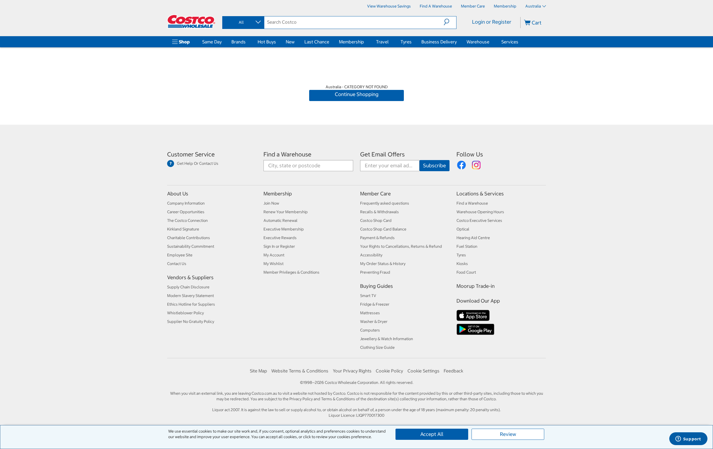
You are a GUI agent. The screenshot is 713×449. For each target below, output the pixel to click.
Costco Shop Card (376, 220)
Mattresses (370, 312)
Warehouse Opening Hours (480, 211)
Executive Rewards (280, 237)
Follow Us (469, 154)
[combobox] (243, 22)
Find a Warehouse (287, 154)
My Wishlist (273, 263)
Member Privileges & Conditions (291, 272)
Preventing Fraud (375, 272)
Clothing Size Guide (377, 347)
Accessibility (371, 254)
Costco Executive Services (479, 220)
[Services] (519, 42)
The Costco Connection (187, 220)
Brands (238, 42)
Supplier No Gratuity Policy (190, 321)
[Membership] (365, 42)
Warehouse (478, 42)
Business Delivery (439, 42)
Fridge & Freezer (374, 304)
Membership (351, 42)
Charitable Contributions (188, 237)
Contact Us (176, 263)
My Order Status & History (383, 263)
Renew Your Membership (285, 211)
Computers (370, 330)
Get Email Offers (382, 154)
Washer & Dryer (373, 321)
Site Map (258, 371)
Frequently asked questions (384, 203)
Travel (382, 42)
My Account (273, 254)
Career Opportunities (185, 211)
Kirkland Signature (183, 229)
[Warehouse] (490, 42)
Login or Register (491, 22)
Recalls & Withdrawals (379, 211)
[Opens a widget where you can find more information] (688, 439)
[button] (450, 22)
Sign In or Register (279, 246)
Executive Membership (283, 229)
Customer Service (191, 154)
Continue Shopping (357, 94)
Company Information (186, 203)
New (290, 42)
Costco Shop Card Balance (383, 229)
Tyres (406, 42)
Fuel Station (466, 246)
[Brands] (247, 42)
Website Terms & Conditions (299, 371)
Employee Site (179, 254)
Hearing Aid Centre (473, 237)
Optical (462, 229)
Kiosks (462, 263)
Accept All (431, 434)
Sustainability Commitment (190, 246)
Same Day (212, 42)
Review (508, 434)
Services (509, 42)
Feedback (453, 371)
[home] (191, 21)
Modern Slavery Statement (190, 295)
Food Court (466, 272)
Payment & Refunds (377, 237)
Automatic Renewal (280, 220)
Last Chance (316, 42)
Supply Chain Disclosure (188, 286)
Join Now (271, 203)
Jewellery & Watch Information (386, 338)
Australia (533, 6)
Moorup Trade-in (475, 286)
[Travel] (390, 42)
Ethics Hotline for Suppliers (191, 304)
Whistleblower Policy (185, 312)
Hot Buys (267, 42)
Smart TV (368, 295)
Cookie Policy (389, 371)
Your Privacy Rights (352, 371)
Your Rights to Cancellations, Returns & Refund (401, 246)
